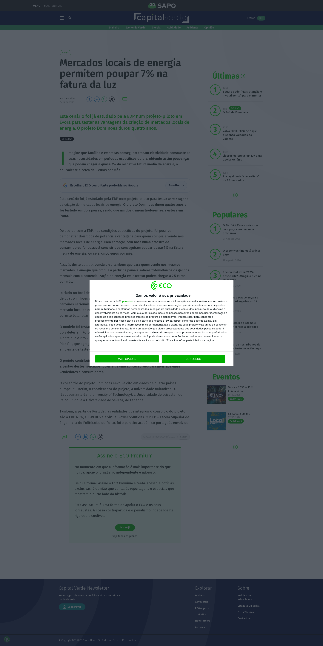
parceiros (127, 301)
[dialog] (161, 323)
